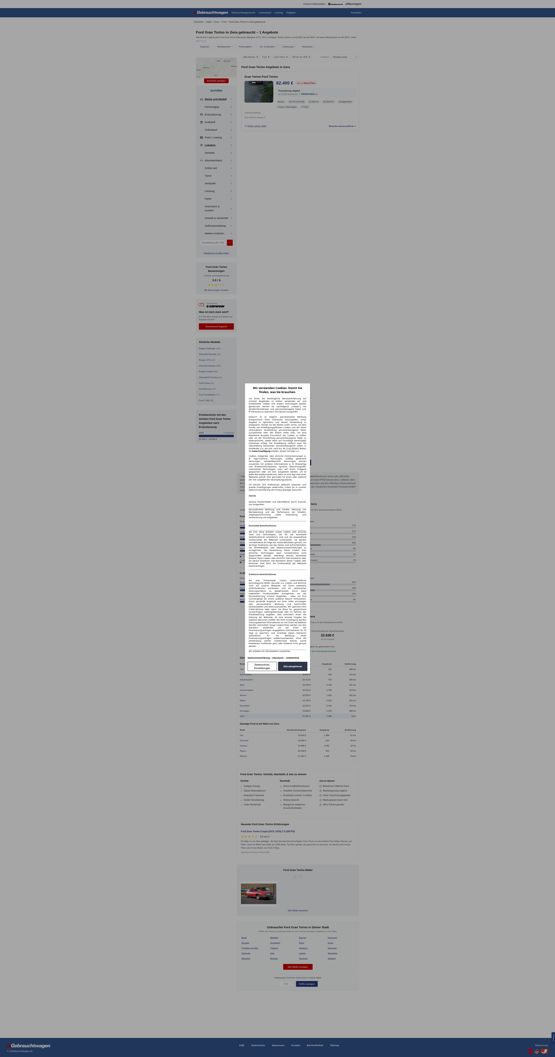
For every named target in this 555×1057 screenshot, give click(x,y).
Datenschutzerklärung (259, 657)
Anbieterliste (292, 657)
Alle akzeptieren (292, 666)
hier (297, 451)
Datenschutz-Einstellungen (262, 666)
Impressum (278, 657)
